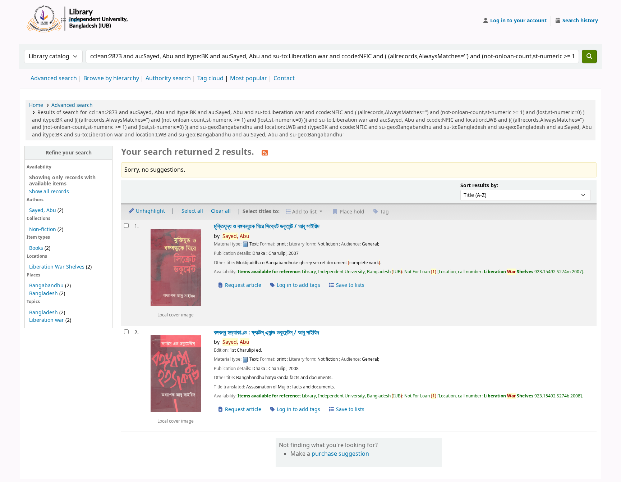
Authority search (168, 78)
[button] (73, 21)
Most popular (248, 78)
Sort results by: (479, 185)
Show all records (49, 191)
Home (36, 105)
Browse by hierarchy (111, 78)
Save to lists (349, 285)
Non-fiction (42, 229)
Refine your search (69, 153)
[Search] (589, 56)
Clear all (221, 211)
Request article (242, 285)
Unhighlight (149, 211)
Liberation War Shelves (56, 267)
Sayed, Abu (42, 210)
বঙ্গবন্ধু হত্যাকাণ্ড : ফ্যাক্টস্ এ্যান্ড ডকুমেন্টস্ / (266, 332)
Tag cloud (210, 78)
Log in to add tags (297, 285)
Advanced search (54, 78)
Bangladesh (43, 293)
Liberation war (46, 320)
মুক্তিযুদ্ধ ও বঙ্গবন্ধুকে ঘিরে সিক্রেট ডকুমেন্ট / (266, 226)
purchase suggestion (340, 454)
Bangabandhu (46, 285)
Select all (192, 211)
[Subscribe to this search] (264, 152)
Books (36, 248)
